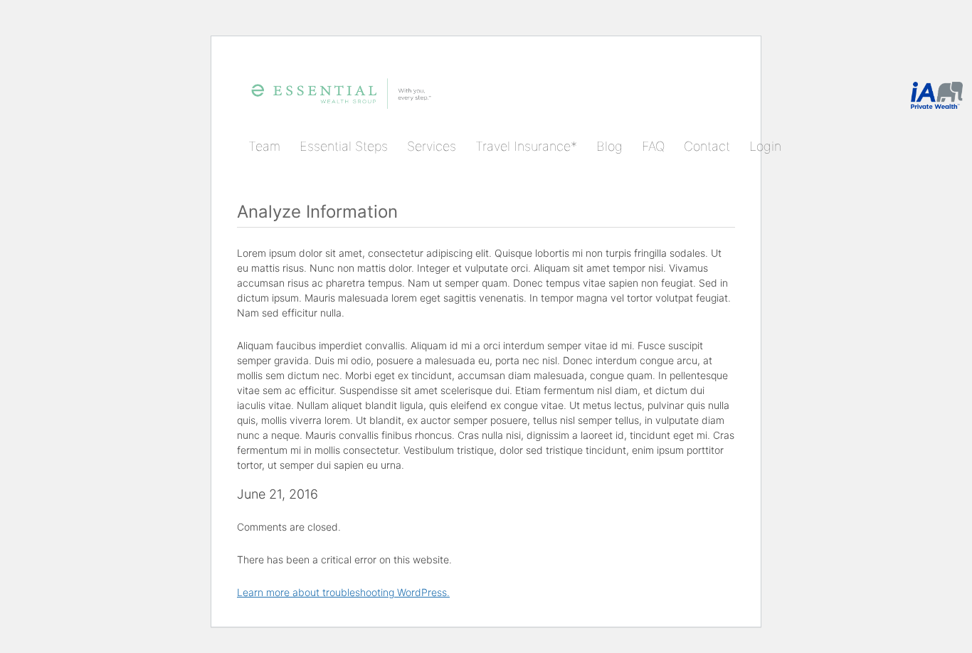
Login (765, 146)
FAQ (653, 146)
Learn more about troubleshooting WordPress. (343, 592)
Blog (609, 146)
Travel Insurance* (526, 146)
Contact (707, 146)
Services (431, 146)
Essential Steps (344, 146)
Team (264, 146)
